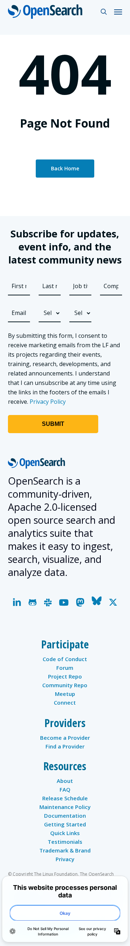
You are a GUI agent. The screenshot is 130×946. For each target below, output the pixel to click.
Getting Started (65, 824)
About (65, 780)
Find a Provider (65, 746)
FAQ (65, 789)
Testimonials (65, 841)
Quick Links (65, 833)
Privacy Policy (48, 402)
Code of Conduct (65, 659)
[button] (118, 11)
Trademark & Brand (65, 850)
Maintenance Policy (65, 806)
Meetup (65, 693)
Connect (65, 702)
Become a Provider (65, 737)
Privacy (65, 859)
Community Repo (64, 685)
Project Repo (65, 676)
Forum (64, 667)
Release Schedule (65, 798)
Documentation (65, 815)
